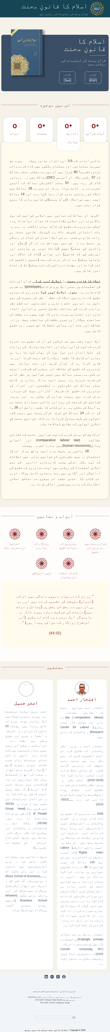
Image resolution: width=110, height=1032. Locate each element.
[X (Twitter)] (58, 976)
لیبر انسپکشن (42, 573)
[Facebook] (64, 976)
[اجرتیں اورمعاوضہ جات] (15, 534)
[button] (105, 614)
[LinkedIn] (46, 976)
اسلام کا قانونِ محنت (55, 6)
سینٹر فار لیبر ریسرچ (36, 1030)
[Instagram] (52, 976)
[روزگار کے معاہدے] (41, 534)
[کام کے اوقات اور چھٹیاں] (68, 563)
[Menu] (8, 8)
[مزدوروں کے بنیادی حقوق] (68, 534)
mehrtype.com (35, 997)
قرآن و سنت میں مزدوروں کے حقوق (95, 547)
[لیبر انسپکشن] (41, 563)
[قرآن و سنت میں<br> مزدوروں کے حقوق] (95, 534)
